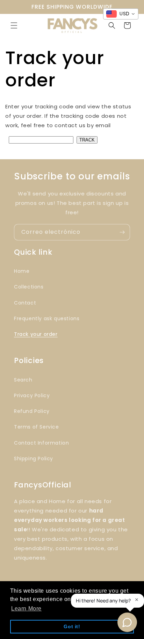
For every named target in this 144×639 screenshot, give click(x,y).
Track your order (36, 334)
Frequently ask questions (46, 318)
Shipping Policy (33, 458)
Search (23, 379)
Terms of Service (36, 426)
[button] (14, 25)
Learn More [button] (26, 608)
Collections (29, 286)
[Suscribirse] (122, 232)
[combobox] (120, 14)
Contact (25, 302)
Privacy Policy (32, 395)
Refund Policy (32, 411)
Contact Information (41, 442)
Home (21, 271)
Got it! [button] (72, 626)
